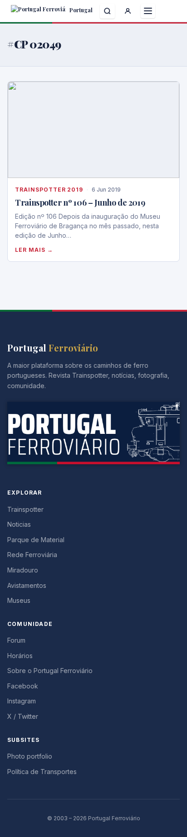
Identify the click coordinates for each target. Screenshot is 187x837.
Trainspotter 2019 (49, 189)
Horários (20, 655)
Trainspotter (25, 509)
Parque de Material (35, 540)
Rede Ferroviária (32, 554)
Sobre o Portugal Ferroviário (50, 670)
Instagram (21, 701)
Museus (18, 600)
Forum (16, 640)
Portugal (80, 10)
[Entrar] (127, 11)
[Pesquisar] (107, 11)
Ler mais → (34, 249)
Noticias (19, 524)
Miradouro (22, 570)
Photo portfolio (29, 756)
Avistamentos (26, 585)
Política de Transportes (42, 771)
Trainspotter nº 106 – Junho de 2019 (80, 202)
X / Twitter (22, 716)
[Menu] (148, 11)
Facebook (22, 686)
